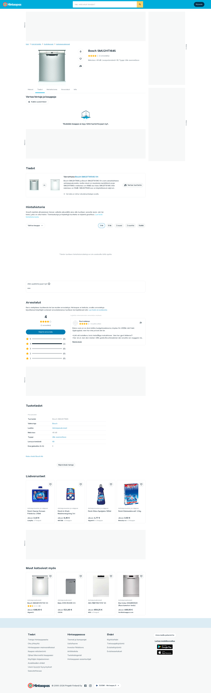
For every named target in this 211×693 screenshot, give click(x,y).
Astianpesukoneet (63, 44)
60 (53, 441)
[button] (80, 51)
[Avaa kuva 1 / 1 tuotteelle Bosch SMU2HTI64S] (52, 67)
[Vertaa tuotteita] (80, 66)
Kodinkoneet (48, 44)
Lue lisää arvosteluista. (98, 310)
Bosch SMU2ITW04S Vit (86, 176)
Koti (27, 44)
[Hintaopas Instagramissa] (90, 685)
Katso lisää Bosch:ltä (34, 456)
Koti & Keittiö (36, 44)
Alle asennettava (59, 437)
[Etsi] (140, 4)
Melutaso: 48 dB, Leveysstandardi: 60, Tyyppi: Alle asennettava (113, 60)
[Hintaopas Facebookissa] (85, 685)
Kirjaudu (199, 4)
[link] (86, 185)
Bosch (54, 423)
